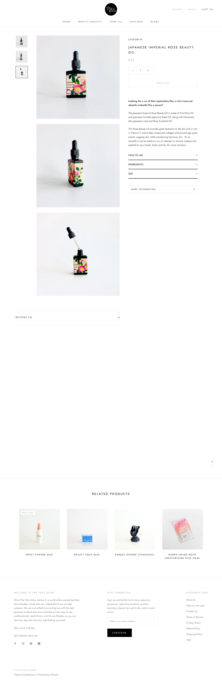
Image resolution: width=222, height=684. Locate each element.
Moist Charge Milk (39, 554)
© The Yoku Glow (25, 670)
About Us (191, 600)
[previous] (11, 532)
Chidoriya (135, 39)
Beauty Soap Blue (87, 554)
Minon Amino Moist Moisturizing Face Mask (182, 556)
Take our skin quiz (195, 605)
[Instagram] (23, 643)
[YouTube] (39, 643)
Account (177, 9)
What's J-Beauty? (90, 21)
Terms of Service (194, 617)
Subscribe (119, 632)
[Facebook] (15, 643)
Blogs (155, 21)
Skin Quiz (136, 21)
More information (143, 189)
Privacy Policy (193, 622)
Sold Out (162, 83)
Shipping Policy (194, 634)
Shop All (116, 21)
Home (67, 21)
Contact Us (191, 611)
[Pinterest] (31, 643)
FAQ (188, 640)
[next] (211, 532)
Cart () (207, 9)
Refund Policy (193, 628)
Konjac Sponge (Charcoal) (135, 554)
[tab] (163, 155)
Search (191, 9)
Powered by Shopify (47, 674)
